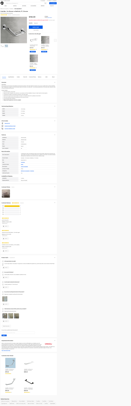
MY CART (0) (53, 3)
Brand (53, 77)
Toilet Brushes (11, 403)
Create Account (7, 0)
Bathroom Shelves (31, 403)
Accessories (33, 5)
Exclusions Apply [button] (52, 20)
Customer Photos (32, 77)
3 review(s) (9, 14)
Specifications (11, 77)
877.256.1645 (54, 0)
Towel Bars (38, 401)
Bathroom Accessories (25, 170)
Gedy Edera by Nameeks (8, 13)
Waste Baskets (52, 403)
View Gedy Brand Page (6, 350)
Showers (24, 5)
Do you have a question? (5, 79)
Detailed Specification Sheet (10, 126)
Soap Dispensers (4, 403)
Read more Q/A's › (6, 326)
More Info (25, 77)
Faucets (52, 5)
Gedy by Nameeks (24, 166)
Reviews (39, 77)
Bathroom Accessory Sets (21, 403)
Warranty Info (7, 123)
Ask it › (4, 335)
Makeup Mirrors (14, 401)
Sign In (2, 0)
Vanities (15, 5)
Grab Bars (23, 162)
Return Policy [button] (49, 17)
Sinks (5, 5)
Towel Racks (44, 401)
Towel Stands (51, 401)
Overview (4, 77)
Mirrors (42, 5)
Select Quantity (39, 23)
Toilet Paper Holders (30, 401)
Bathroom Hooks (39, 403)
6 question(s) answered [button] (16, 14)
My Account (43, 0)
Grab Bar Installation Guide (10, 128)
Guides (18, 77)
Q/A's (46, 77)
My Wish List (49, 0)
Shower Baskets (22, 401)
